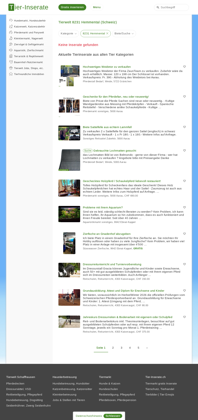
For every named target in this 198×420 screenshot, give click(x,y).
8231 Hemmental (94, 33)
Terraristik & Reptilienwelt (28, 56)
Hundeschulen (108, 389)
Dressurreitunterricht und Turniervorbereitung (112, 264)
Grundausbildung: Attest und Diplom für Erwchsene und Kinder (123, 290)
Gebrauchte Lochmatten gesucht (114, 150)
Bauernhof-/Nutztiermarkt (28, 62)
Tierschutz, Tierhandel (159, 389)
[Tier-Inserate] (30, 7)
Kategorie (67, 33)
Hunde (103, 383)
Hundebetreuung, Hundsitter (71, 383)
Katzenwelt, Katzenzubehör (29, 26)
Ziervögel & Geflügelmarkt (29, 44)
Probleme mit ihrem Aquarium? (103, 207)
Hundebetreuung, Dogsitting (24, 400)
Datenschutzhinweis (89, 415)
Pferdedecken (15, 383)
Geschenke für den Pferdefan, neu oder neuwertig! (116, 96)
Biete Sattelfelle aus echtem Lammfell (107, 127)
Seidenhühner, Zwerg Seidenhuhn (28, 405)
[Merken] (184, 66)
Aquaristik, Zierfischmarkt (28, 50)
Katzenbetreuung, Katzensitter (72, 389)
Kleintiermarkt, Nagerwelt (28, 38)
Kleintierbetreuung (64, 394)
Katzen (115, 383)
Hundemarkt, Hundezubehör (30, 20)
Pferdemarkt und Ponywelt (29, 32)
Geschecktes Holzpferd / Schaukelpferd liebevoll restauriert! (122, 181)
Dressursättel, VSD (18, 389)
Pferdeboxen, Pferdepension (117, 400)
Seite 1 (101, 347)
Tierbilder (151, 394)
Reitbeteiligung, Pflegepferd (24, 394)
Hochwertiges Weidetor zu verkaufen (107, 66)
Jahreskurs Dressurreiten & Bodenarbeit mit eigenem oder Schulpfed (127, 317)
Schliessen (113, 415)
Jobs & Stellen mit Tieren (69, 400)
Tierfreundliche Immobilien (29, 74)
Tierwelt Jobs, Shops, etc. (29, 68)
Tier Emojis (167, 394)
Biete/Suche (122, 33)
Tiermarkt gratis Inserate (161, 383)
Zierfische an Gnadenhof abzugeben (107, 233)
